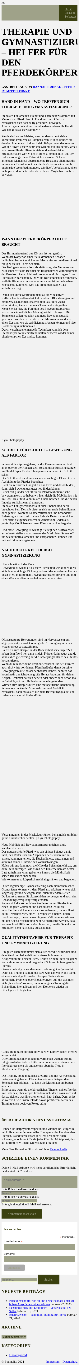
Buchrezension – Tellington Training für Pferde (37, 1314)
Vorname (9, 1253)
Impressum (52, 1361)
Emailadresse (13, 1241)
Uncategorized (18, 1355)
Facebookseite (58, 1149)
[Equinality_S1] (30, 61)
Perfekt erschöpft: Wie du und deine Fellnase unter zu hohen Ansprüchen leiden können (41, 1302)
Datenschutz (70, 1361)
